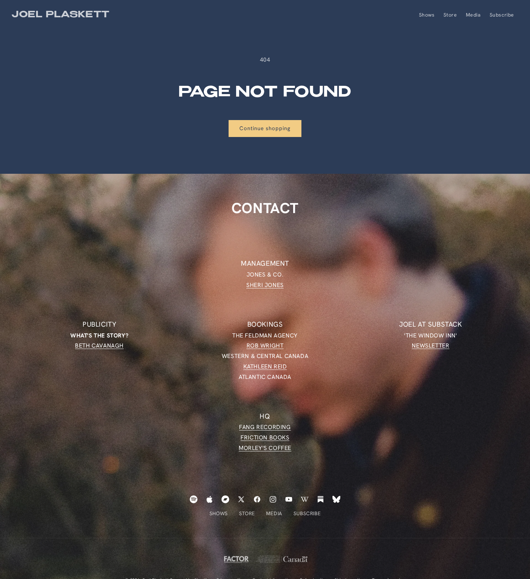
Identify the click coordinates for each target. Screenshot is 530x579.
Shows (218, 513)
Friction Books (264, 437)
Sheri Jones (265, 284)
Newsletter (430, 345)
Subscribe (307, 513)
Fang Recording (265, 427)
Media (274, 513)
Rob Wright (265, 345)
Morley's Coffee (265, 448)
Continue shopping (265, 128)
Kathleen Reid (265, 366)
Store (247, 513)
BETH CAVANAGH (99, 345)
